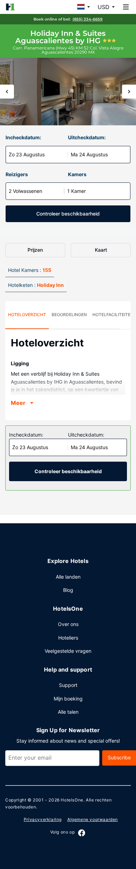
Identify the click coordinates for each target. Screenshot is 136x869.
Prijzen (35, 250)
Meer (18, 402)
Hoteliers (68, 638)
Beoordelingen (69, 314)
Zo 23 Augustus (27, 154)
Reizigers (17, 174)
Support (68, 685)
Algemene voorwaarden (92, 819)
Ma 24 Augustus (89, 154)
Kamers (77, 174)
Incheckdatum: (23, 137)
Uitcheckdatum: (87, 137)
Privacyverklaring (43, 819)
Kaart (101, 250)
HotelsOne (72, 800)
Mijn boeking (68, 699)
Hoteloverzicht (27, 314)
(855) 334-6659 (88, 19)
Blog (68, 590)
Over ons (68, 624)
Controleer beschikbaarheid (68, 214)
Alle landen (68, 577)
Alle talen (68, 712)
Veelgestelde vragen (68, 651)
